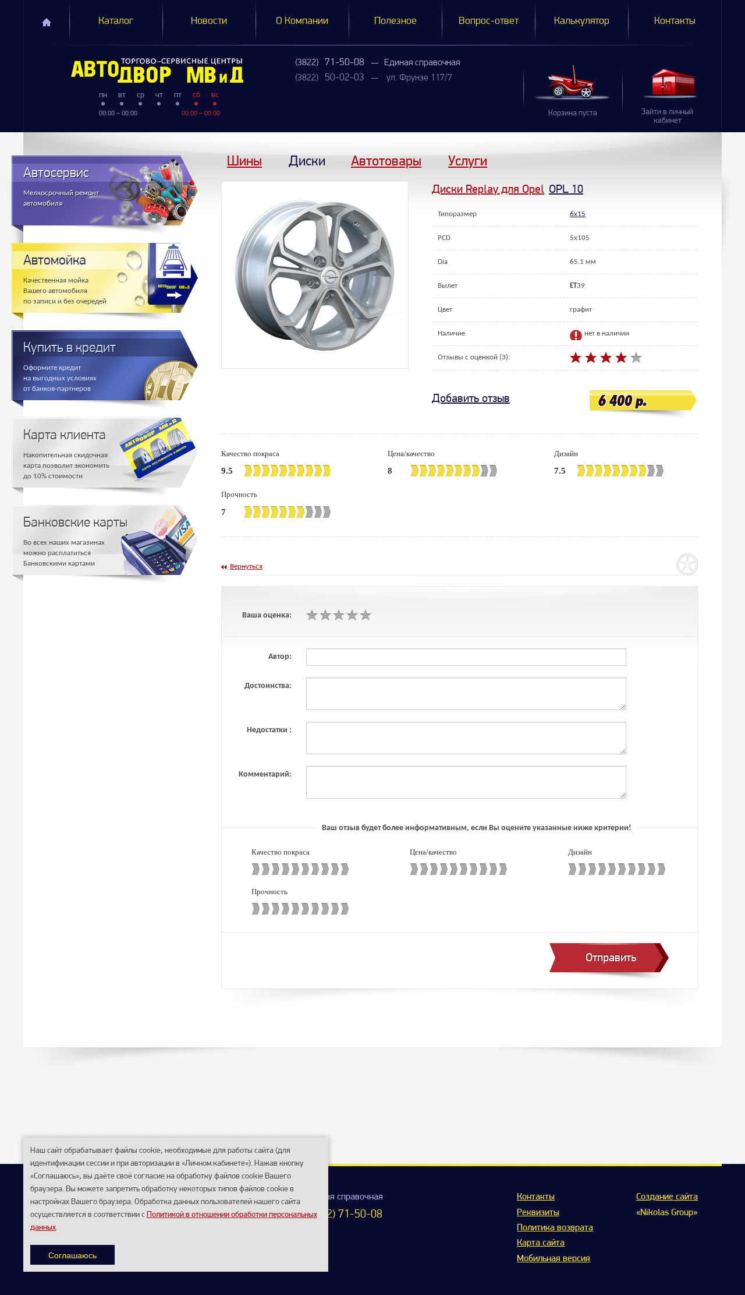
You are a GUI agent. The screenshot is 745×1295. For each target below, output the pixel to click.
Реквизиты (538, 1213)
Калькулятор (581, 21)
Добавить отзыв (471, 398)
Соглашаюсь (72, 1255)
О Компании (302, 21)
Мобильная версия (553, 1259)
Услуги (467, 160)
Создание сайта (667, 1197)
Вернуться (246, 566)
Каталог (115, 21)
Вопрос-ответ (489, 21)
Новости (209, 21)
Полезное (395, 21)
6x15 (578, 214)
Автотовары (386, 160)
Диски (307, 160)
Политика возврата (555, 1228)
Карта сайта (541, 1243)
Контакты (675, 21)
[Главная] (133, 70)
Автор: (280, 656)
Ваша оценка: (267, 615)
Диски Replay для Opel (488, 189)
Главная (46, 22)
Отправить (611, 957)
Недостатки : (269, 730)
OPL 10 (566, 189)
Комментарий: (265, 774)
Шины (244, 160)
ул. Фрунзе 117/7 (419, 78)
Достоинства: (268, 686)
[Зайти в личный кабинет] (671, 83)
